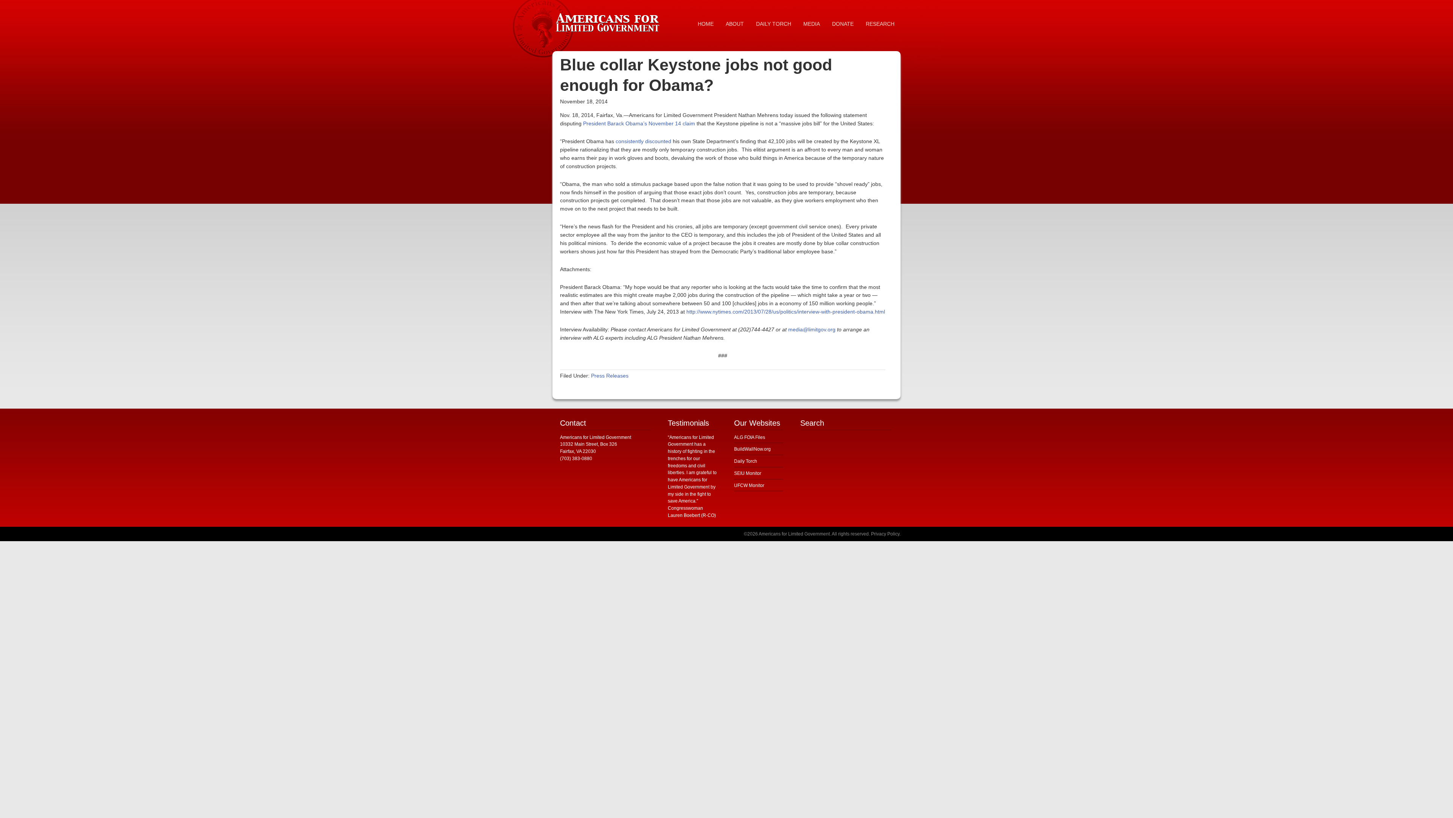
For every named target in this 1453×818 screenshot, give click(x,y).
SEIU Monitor (747, 473)
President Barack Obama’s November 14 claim (639, 123)
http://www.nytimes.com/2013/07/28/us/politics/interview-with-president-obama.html (785, 312)
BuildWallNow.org (752, 449)
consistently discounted (643, 141)
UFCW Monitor (749, 485)
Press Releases (609, 376)
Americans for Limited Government (609, 21)
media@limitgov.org (811, 329)
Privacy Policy (885, 534)
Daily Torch (745, 461)
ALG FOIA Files (749, 437)
